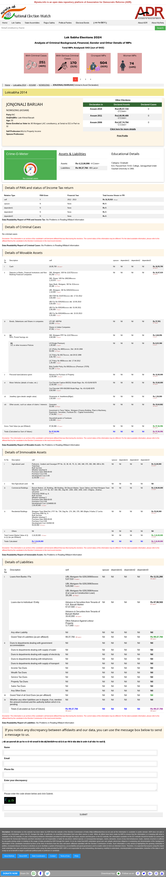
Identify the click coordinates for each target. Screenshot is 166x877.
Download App (108, 873)
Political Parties (65, 23)
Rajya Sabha (49, 23)
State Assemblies (32, 23)
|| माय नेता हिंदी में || (100, 23)
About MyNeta (158, 23)
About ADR (142, 23)
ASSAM (32, 85)
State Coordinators (38, 856)
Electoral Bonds (82, 23)
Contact (53, 856)
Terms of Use (65, 856)
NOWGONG (44, 85)
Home (4, 23)
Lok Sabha (16, 23)
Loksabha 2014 (19, 85)
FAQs (76, 856)
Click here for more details (123, 129)
